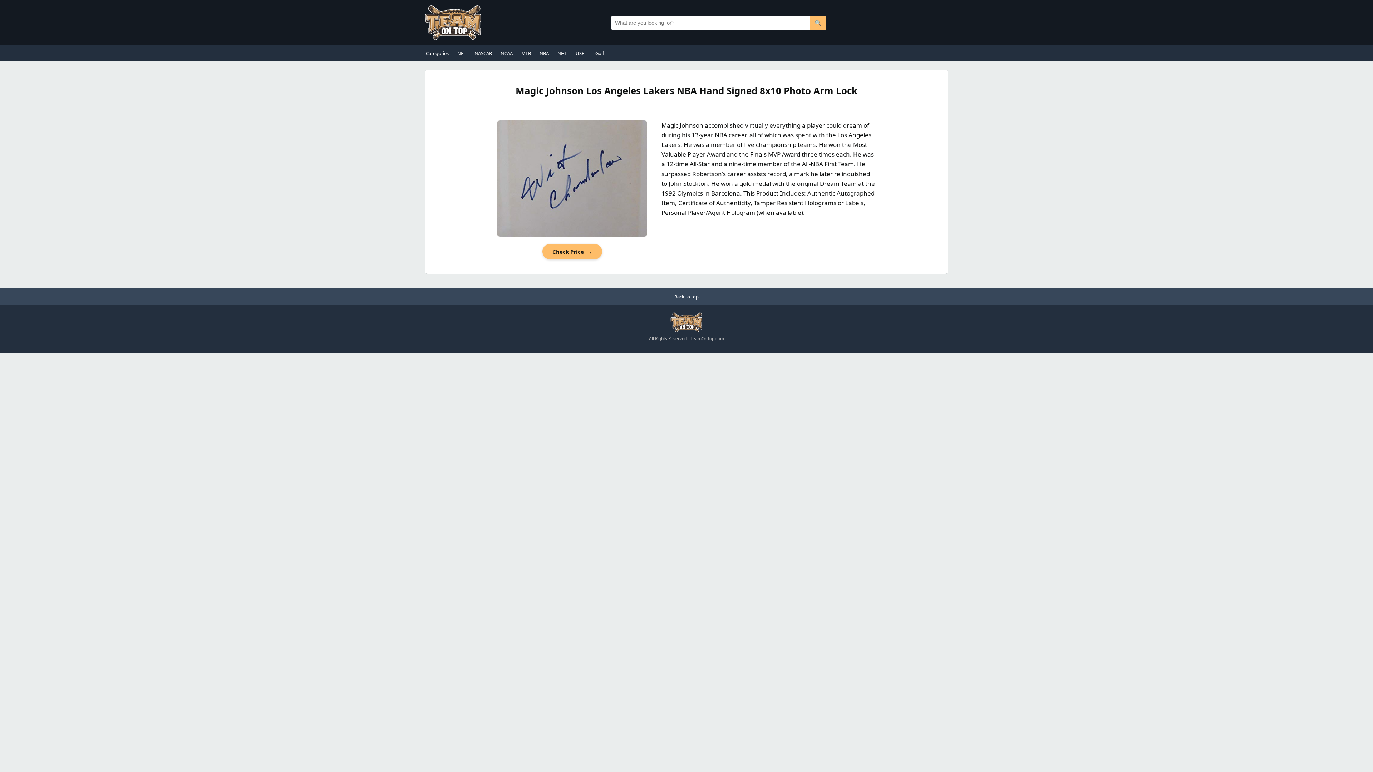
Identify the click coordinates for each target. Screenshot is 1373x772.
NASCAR (483, 53)
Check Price (572, 251)
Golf (599, 53)
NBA (544, 53)
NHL (562, 53)
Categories (437, 53)
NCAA (507, 53)
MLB (526, 53)
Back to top (686, 296)
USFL (581, 53)
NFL (461, 53)
